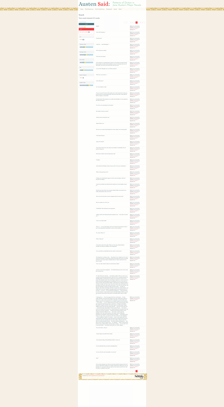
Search (115, 9)
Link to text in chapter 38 (134, 330)
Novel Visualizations (100, 9)
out (80, 70)
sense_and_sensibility (84, 32)
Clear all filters (82, 27)
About (120, 9)
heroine (81, 47)
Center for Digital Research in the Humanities (96, 375)
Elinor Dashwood (83, 85)
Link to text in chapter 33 (134, 101)
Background (109, 9)
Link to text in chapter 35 (134, 204)
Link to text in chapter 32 (134, 89)
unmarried (81, 54)
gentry (81, 62)
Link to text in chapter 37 (134, 235)
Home (81, 9)
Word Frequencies (89, 9)
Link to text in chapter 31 (134, 28)
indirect (81, 77)
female (81, 39)
